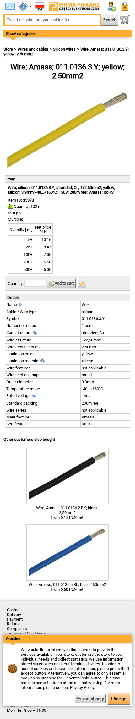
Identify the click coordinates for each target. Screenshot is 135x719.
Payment (15, 619)
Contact (14, 609)
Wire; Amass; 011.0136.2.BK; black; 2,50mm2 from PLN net (67, 513)
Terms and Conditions (26, 633)
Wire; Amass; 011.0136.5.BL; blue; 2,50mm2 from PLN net (67, 587)
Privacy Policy (82, 687)
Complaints (17, 628)
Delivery (14, 614)
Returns (14, 624)
